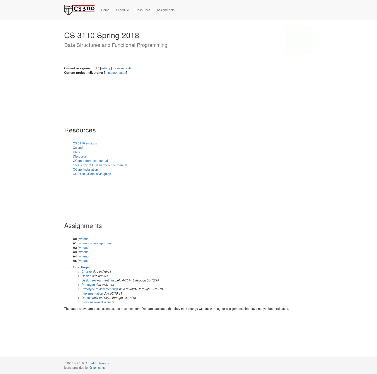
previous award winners (98, 302)
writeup (106, 68)
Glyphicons (97, 367)
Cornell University (97, 363)
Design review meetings (98, 280)
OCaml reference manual (90, 160)
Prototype (88, 284)
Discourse (80, 156)
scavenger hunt (101, 243)
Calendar (79, 147)
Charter (87, 271)
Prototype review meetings (100, 289)
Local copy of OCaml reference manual (100, 165)
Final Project (82, 267)
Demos (86, 297)
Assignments (166, 10)
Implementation (92, 293)
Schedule (122, 10)
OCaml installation (85, 169)
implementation (115, 72)
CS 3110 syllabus (85, 143)
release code (123, 68)
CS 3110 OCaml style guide (92, 174)
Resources (142, 10)
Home (105, 10)
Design (86, 276)
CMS (76, 152)
